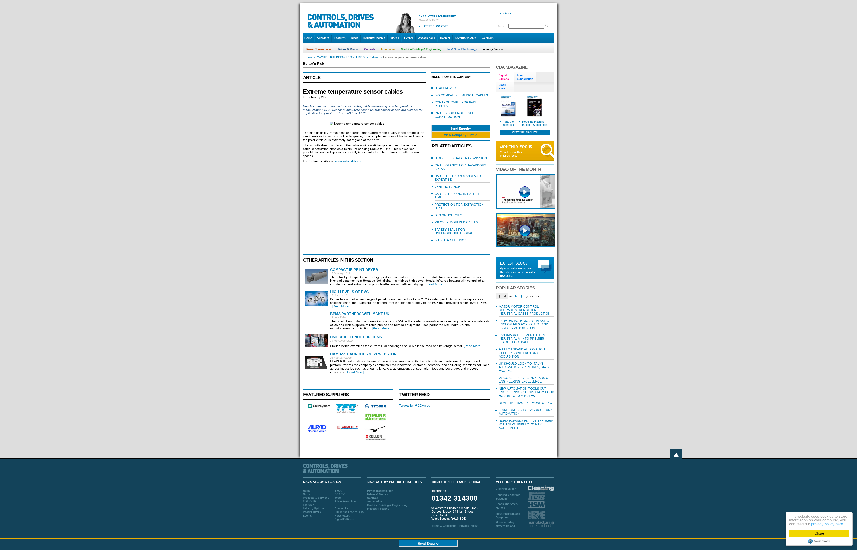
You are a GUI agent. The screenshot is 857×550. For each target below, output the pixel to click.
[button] (460, 128)
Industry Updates (374, 38)
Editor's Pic (310, 501)
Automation (388, 49)
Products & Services (316, 497)
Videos (394, 38)
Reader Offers (312, 512)
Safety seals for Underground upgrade (455, 231)
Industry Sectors (493, 49)
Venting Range (447, 186)
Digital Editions (344, 519)
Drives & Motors (348, 49)
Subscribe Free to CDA (349, 512)
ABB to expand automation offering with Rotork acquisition (522, 352)
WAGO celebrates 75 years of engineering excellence (524, 379)
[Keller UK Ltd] (375, 439)
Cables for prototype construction (454, 114)
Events (408, 38)
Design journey (448, 215)
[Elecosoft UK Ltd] (319, 407)
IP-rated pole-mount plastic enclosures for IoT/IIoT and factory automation (524, 324)
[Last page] (522, 296)
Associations (426, 38)
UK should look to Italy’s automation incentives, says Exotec (524, 367)
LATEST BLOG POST (435, 26)
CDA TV (340, 494)
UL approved (445, 88)
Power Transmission (319, 49)
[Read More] (434, 284)
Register (505, 13)
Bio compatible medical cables (461, 95)
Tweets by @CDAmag (414, 405)
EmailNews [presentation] (502, 86)
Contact (445, 38)
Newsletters (342, 515)
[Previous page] (505, 296)
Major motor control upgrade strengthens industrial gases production (524, 310)
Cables (374, 57)
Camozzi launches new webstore (364, 354)
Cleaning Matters (506, 488)
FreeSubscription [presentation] (525, 77)
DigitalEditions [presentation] (504, 77)
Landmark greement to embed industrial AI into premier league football (525, 338)
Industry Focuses (378, 508)
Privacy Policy (468, 525)
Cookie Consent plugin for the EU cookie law (819, 541)
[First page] (499, 296)
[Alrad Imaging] (319, 431)
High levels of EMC (349, 292)
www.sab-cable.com (349, 161)
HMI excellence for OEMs (356, 337)
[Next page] (516, 296)
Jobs (338, 497)
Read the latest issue (509, 123)
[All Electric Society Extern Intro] (525, 246)
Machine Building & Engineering (421, 49)
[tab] (505, 77)
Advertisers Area (465, 38)
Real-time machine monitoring (525, 403)
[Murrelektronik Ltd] (375, 421)
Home (308, 38)
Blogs (354, 38)
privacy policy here (827, 524)
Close (819, 533)
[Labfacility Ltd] (347, 429)
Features (340, 38)
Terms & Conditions (443, 525)
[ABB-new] (525, 207)
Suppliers (323, 38)
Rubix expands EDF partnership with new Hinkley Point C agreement (526, 424)
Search (502, 26)
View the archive (525, 132)
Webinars (488, 38)
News (306, 494)
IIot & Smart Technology (462, 49)
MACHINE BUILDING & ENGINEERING (341, 57)
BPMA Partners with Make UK (359, 314)
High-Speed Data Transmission (461, 158)
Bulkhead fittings (450, 240)
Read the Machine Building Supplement (535, 123)
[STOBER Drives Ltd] (375, 407)
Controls (369, 49)
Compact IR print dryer (354, 270)
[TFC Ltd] (347, 412)
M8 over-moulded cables (456, 222)
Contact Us (342, 508)
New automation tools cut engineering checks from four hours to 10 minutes (526, 392)
